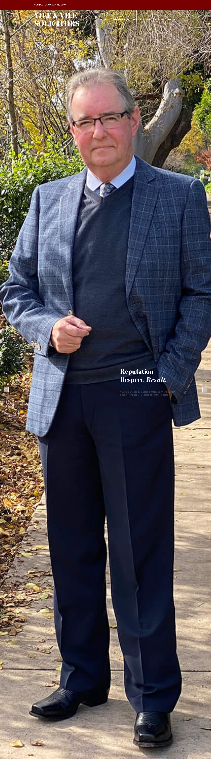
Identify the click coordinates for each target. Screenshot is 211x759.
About (104, 19)
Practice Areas (154, 19)
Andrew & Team (121, 19)
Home (93, 19)
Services (138, 19)
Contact (172, 19)
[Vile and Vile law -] (56, 19)
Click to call (128, 398)
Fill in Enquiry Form (155, 398)
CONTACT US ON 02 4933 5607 (50, 5)
